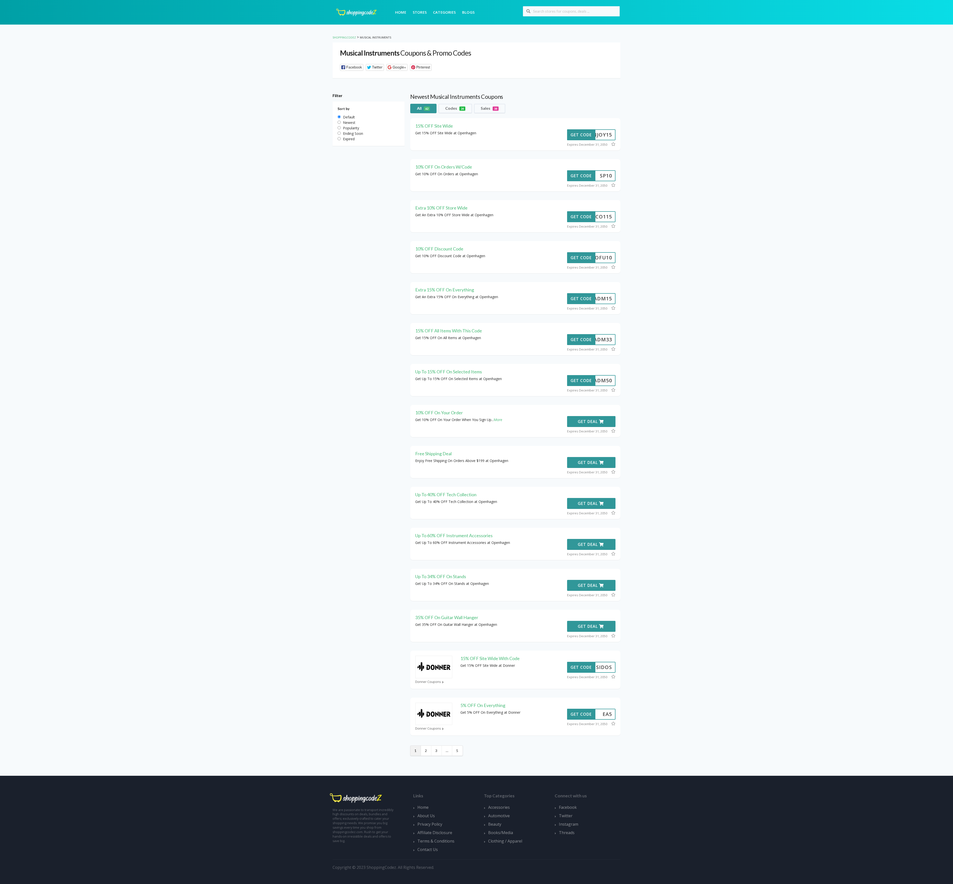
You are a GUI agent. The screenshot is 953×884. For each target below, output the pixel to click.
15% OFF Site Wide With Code (490, 658)
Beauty (494, 824)
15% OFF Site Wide (434, 126)
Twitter (566, 815)
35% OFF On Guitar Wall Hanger (446, 617)
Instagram (568, 824)
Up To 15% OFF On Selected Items (448, 371)
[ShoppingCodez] (356, 11)
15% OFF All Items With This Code (448, 330)
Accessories (499, 807)
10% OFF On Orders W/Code (443, 167)
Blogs (468, 12)
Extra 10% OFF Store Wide (441, 208)
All (422, 108)
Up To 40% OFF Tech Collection (445, 494)
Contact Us (427, 849)
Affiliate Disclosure (434, 832)
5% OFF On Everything (482, 705)
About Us (426, 815)
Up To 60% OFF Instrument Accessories (454, 535)
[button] (351, 67)
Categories (444, 12)
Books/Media (500, 832)
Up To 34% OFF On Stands (440, 576)
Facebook (568, 807)
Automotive (499, 815)
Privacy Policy (429, 824)
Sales (489, 108)
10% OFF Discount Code (439, 248)
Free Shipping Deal (433, 453)
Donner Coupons (428, 682)
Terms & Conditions (435, 841)
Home (400, 12)
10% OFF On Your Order (439, 412)
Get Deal (588, 421)
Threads (567, 832)
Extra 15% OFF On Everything (444, 289)
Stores (420, 12)
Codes (454, 108)
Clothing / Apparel (505, 841)
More (498, 419)
